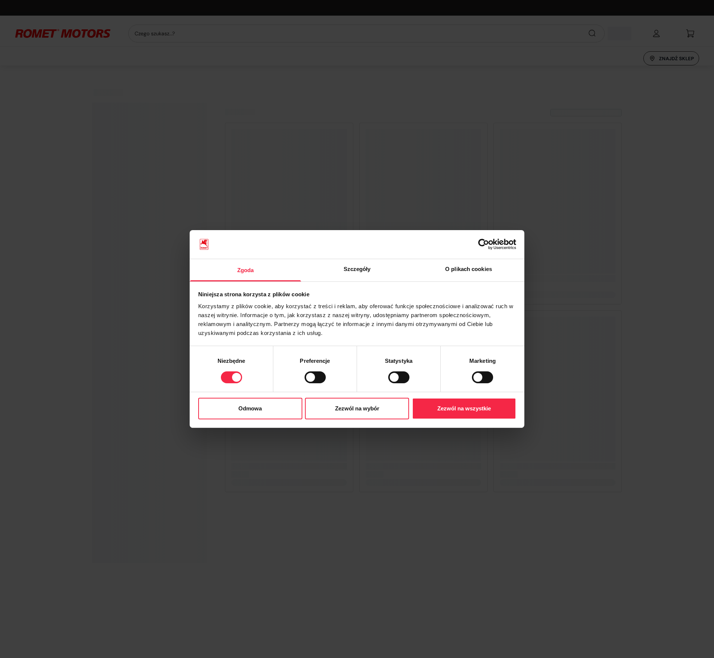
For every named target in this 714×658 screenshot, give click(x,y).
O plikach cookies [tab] (468, 269)
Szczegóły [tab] (357, 269)
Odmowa (250, 408)
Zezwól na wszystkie (464, 408)
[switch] (315, 377)
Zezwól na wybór (357, 408)
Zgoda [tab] (245, 270)
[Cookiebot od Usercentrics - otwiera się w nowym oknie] (483, 244)
